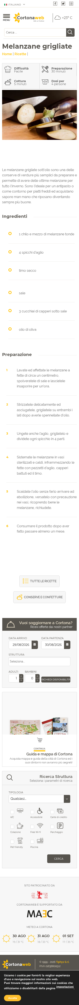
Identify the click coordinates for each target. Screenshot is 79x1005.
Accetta (12, 998)
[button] (21, 676)
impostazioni (65, 987)
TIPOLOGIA (16, 792)
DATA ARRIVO (18, 638)
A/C (12, 817)
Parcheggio (56, 832)
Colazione (15, 832)
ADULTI (13, 671)
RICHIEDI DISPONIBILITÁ (56, 679)
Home (7, 54)
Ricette (20, 54)
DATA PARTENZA (52, 638)
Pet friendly (16, 847)
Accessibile (36, 817)
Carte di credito (58, 817)
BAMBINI (31, 671)
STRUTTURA (16, 654)
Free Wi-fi (35, 832)
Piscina (34, 847)
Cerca (58, 858)
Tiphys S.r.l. (63, 962)
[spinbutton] (16, 678)
